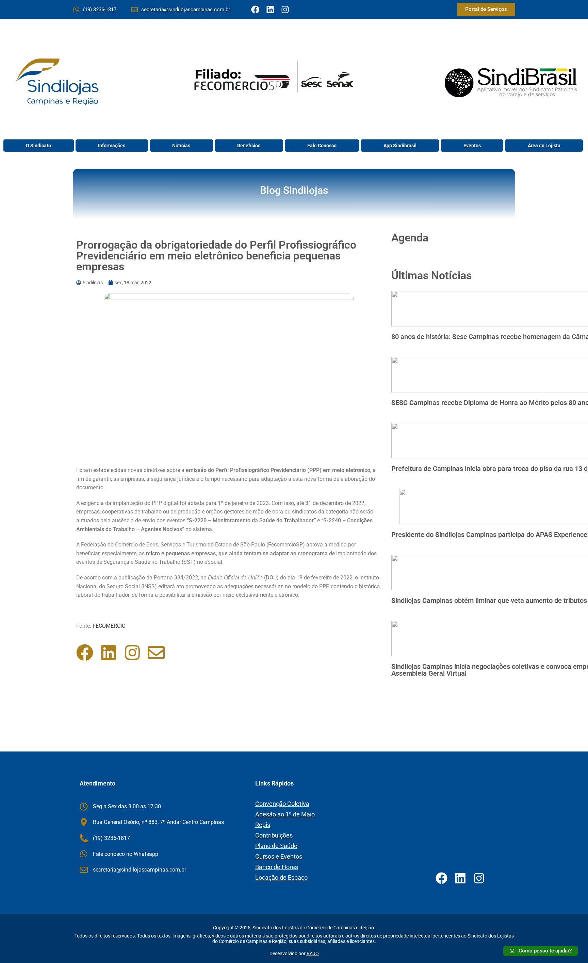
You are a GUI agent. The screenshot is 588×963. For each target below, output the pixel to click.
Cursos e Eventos (278, 856)
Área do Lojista (544, 145)
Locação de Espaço (281, 877)
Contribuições (274, 835)
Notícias (181, 145)
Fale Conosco (322, 145)
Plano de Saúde (276, 845)
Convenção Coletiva (282, 803)
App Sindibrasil (399, 145)
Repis (262, 824)
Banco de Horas (276, 867)
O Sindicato (38, 145)
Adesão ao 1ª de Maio (285, 814)
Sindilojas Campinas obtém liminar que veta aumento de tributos (489, 600)
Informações (111, 145)
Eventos (472, 145)
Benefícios (248, 145)
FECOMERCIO (110, 626)
